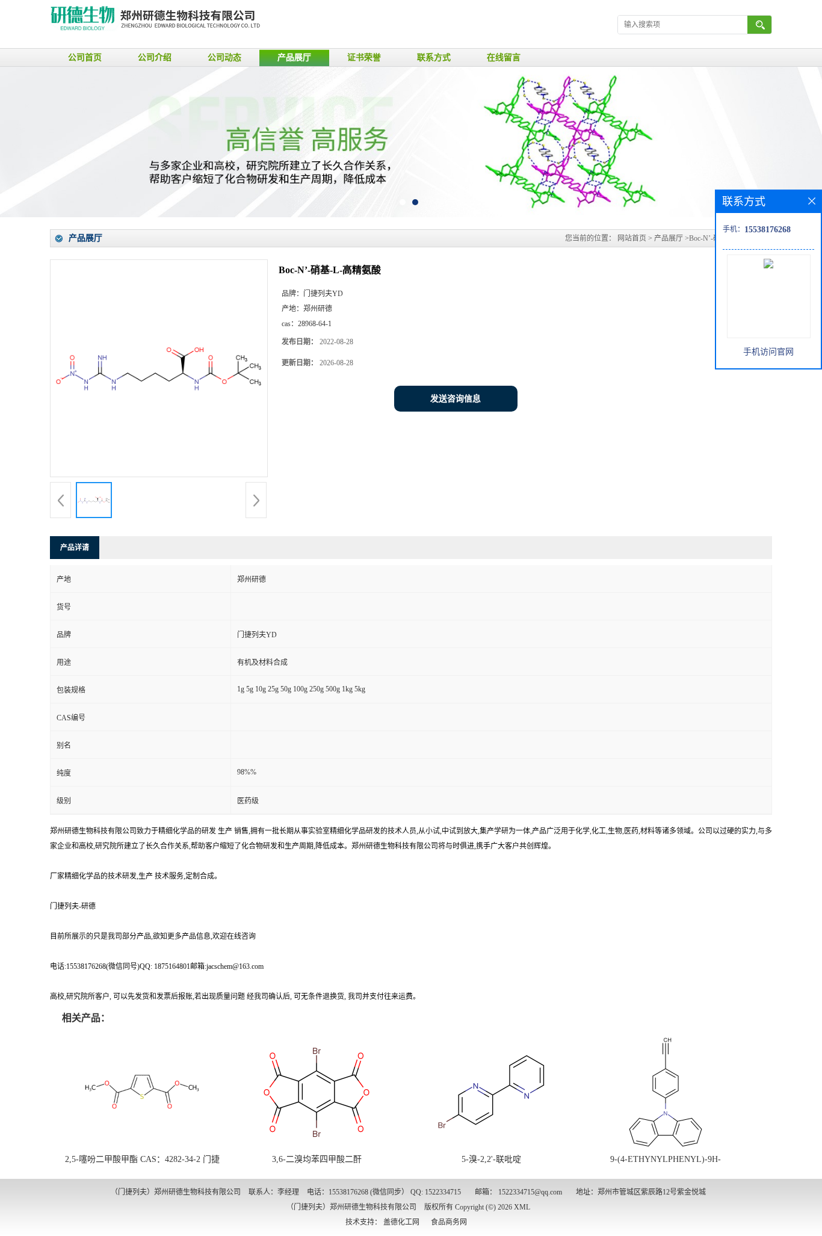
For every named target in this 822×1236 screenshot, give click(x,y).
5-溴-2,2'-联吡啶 (491, 1159)
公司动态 (224, 57)
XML (522, 1207)
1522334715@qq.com (530, 1192)
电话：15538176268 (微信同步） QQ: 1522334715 (384, 1192)
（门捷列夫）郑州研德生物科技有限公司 (351, 1207)
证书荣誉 (364, 57)
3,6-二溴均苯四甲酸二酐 (317, 1159)
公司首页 (85, 57)
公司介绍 (155, 57)
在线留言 (504, 57)
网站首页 (631, 238)
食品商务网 (449, 1222)
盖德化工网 (401, 1222)
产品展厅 (294, 57)
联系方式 (434, 57)
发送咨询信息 (455, 398)
